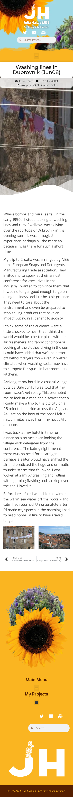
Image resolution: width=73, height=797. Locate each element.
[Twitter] (24, 32)
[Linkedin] (34, 32)
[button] (36, 56)
